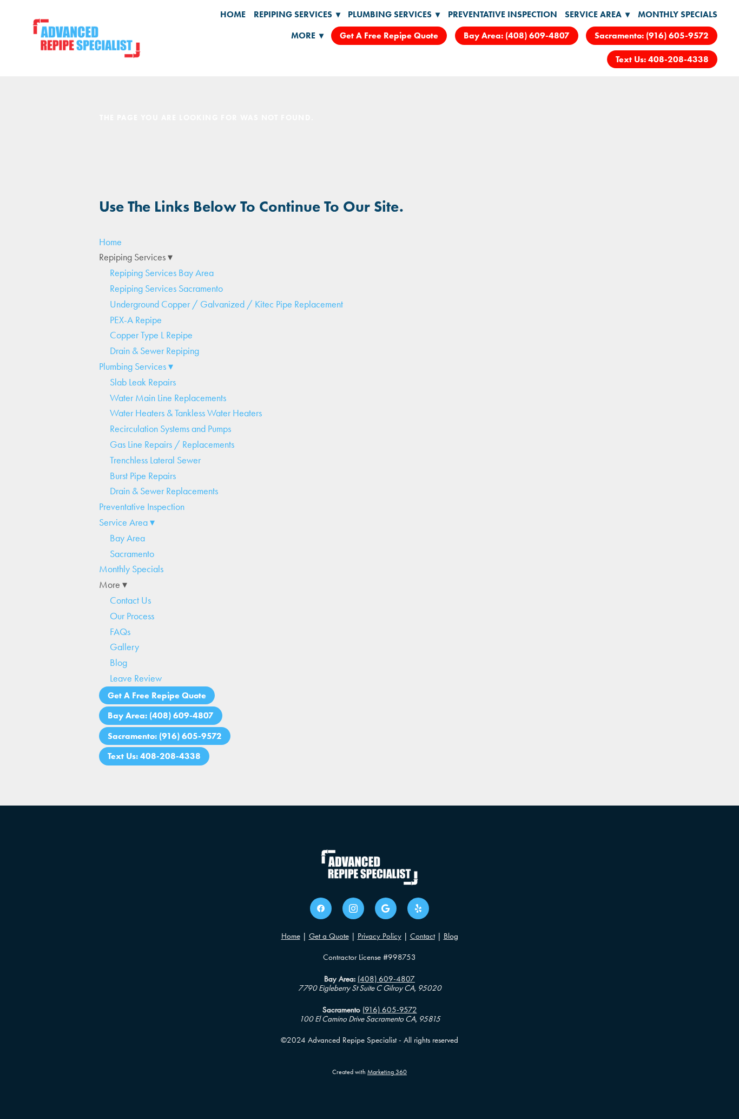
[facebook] (321, 908)
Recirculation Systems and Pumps (170, 429)
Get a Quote (329, 936)
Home (233, 14)
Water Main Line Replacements (168, 398)
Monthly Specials (677, 14)
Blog (118, 663)
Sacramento (132, 554)
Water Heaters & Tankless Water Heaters (186, 413)
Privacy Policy (379, 936)
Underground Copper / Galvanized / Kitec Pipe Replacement (226, 304)
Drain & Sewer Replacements (164, 491)
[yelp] (418, 908)
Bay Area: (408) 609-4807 (517, 35)
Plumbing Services (394, 14)
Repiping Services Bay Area (162, 273)
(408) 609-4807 (386, 979)
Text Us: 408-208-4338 (662, 59)
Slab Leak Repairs (143, 382)
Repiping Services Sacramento (166, 289)
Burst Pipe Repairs (143, 476)
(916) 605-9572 (389, 1010)
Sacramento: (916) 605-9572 (652, 35)
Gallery (124, 647)
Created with (369, 1072)
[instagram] (353, 908)
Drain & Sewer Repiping (154, 351)
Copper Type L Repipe (151, 335)
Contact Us (130, 600)
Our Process (132, 616)
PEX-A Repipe (136, 320)
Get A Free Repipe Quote (389, 35)
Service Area (597, 14)
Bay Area (127, 538)
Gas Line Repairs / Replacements (172, 444)
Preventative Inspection (502, 14)
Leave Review (136, 678)
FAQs (120, 632)
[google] (386, 908)
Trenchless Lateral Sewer (155, 460)
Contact (422, 936)
